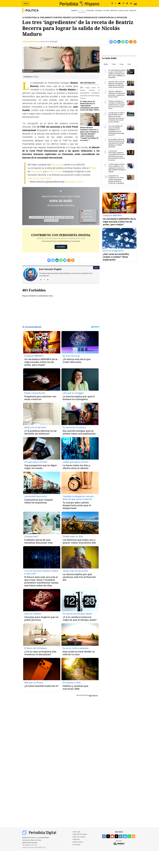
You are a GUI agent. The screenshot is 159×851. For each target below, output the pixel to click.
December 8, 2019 (74, 181)
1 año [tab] (129, 64)
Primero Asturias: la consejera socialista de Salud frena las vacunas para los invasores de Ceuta (116, 104)
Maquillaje (49, 217)
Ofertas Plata (88, 217)
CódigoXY (132, 10)
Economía (90, 10)
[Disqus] (61, 732)
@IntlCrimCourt (54, 171)
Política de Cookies (79, 837)
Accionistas (76, 844)
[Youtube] (119, 3)
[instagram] (121, 836)
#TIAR (92, 168)
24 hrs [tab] (106, 64)
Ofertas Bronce (88, 220)
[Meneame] (131, 41)
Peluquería (60, 217)
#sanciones (36, 171)
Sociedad (98, 10)
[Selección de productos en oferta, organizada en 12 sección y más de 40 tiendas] (61, 191)
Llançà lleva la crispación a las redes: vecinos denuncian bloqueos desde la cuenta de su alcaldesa (116, 179)
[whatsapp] (131, 3)
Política (32, 10)
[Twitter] (115, 41)
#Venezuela (57, 164)
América (74, 10)
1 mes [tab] (121, 64)
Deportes (114, 10)
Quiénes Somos (78, 842)
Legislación (123, 10)
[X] (115, 3)
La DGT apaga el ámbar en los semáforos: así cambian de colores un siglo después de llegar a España (117, 167)
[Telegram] (127, 41)
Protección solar (51, 220)
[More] (135, 41)
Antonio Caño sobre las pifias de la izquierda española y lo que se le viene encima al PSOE (116, 84)
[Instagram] (127, 3)
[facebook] (104, 836)
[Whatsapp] (123, 41)
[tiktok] (116, 836)
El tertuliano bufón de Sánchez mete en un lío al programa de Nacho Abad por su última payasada (116, 143)
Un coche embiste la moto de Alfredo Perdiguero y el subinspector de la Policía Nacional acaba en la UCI (116, 130)
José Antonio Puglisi (31, 42)
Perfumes (69, 217)
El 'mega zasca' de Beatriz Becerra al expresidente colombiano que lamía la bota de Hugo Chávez (89, 105)
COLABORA (61, 247)
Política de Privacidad (80, 834)
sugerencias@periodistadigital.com (34, 847)
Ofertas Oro (87, 214)
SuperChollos (88, 211)
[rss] (133, 836)
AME (135, 3)
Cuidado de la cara (36, 217)
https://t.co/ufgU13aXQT (40, 178)
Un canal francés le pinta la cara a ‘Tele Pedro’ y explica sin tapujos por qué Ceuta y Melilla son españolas (117, 73)
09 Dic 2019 (45, 42)
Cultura (106, 10)
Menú (26, 3)
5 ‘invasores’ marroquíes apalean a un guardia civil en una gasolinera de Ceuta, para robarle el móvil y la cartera (116, 155)
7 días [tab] (114, 64)
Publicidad (76, 839)
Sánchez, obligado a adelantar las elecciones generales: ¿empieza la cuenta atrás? (116, 94)
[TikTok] (123, 3)
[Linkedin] (119, 41)
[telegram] (125, 836)
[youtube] (112, 836)
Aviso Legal (76, 832)
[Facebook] (112, 3)
